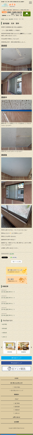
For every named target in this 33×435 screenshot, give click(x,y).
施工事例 (11, 19)
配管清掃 (4, 328)
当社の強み (17, 387)
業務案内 (16, 394)
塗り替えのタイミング (17, 390)
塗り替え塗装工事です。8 (7, 296)
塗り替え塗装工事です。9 (7, 291)
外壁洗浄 (4, 332)
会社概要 (16, 421)
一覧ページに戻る (16, 261)
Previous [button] (1, 347)
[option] (17, 347)
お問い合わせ (16, 417)
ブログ (6, 19)
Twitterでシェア (17, 358)
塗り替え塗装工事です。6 (7, 308)
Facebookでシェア (17, 363)
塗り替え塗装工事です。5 (7, 314)
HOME (2, 19)
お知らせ (4, 336)
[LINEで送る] (13, 257)
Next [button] (31, 347)
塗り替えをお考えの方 (16, 383)
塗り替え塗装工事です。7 (7, 302)
